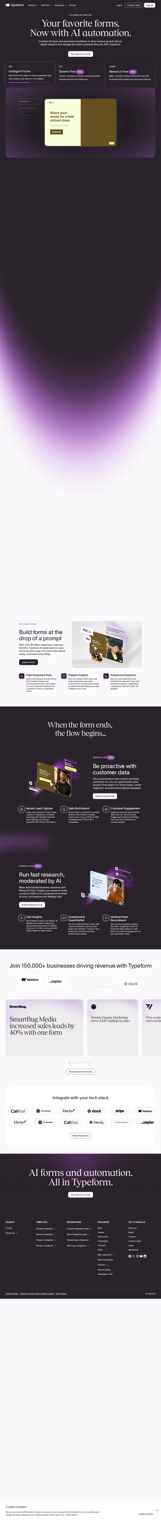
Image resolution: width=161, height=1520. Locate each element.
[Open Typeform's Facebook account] (129, 1200)
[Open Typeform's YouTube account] (141, 1200)
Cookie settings (12, 1238)
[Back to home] (15, 5)
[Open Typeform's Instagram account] (137, 1200)
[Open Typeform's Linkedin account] (145, 1200)
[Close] (157, 1510)
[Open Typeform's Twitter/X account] (133, 1200)
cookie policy (71, 1515)
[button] (33, 5)
